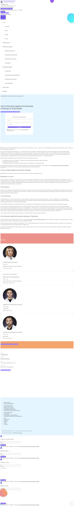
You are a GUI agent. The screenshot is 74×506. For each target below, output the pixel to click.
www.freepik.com (19, 432)
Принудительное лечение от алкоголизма (12, 410)
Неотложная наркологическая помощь (15, 95)
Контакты (5, 91)
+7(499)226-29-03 (4, 4)
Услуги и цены (6, 87)
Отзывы (6, 34)
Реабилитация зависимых (9, 403)
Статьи (6, 38)
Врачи (6, 30)
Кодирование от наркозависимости (12, 75)
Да (1, 11)
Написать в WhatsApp (15, 111)
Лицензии (7, 26)
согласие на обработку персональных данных (29, 446)
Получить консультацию (5, 111)
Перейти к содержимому (5, 14)
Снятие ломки (8, 71)
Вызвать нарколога (4, 12)
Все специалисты (14, 344)
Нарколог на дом (6, 42)
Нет (4, 11)
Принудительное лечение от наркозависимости (13, 416)
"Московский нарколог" (36, 219)
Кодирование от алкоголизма (11, 54)
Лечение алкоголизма (7, 46)
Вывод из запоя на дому (10, 50)
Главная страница (3, 95)
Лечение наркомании (7, 66)
